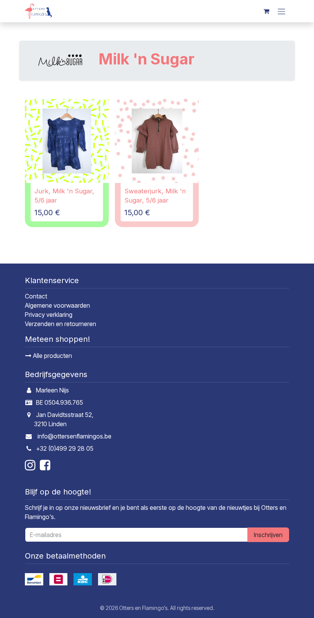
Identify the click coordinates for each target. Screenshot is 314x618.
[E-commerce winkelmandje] (266, 11)
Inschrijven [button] (268, 535)
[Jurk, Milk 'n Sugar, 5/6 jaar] (66, 141)
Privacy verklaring (48, 314)
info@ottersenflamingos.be (74, 436)
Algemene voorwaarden (57, 305)
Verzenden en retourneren (60, 324)
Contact (36, 296)
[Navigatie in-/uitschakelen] (281, 11)
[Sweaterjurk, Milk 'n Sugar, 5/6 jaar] (156, 141)
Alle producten (51, 355)
